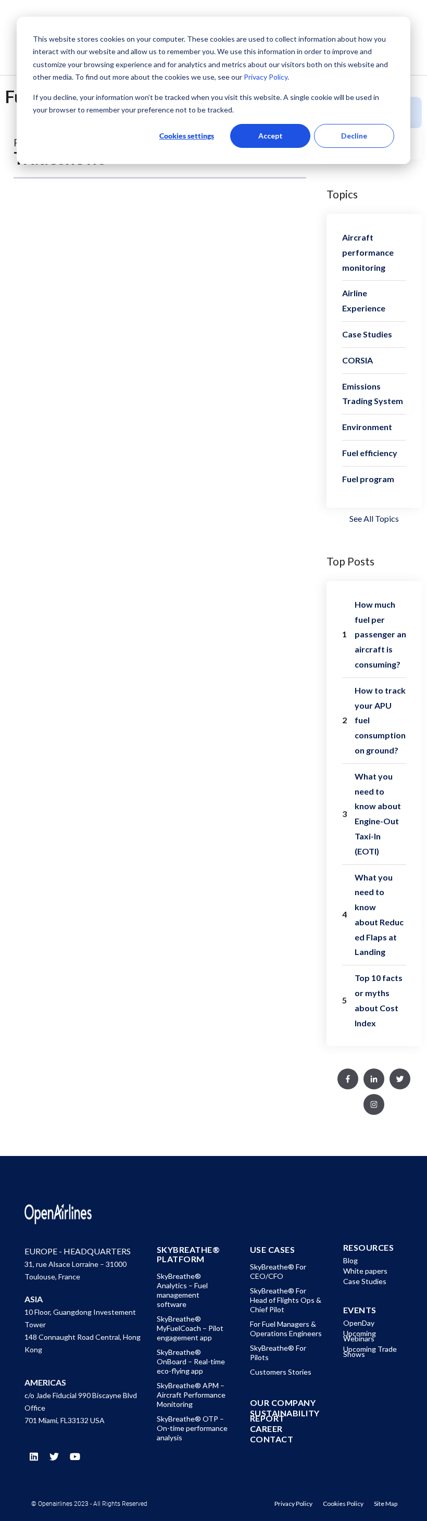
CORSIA (357, 360)
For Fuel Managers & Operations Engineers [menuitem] (286, 1328)
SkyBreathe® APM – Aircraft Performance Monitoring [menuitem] (191, 1395)
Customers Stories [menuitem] (280, 1371)
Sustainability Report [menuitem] (285, 1416)
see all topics (374, 518)
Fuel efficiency (369, 453)
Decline (354, 135)
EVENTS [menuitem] (359, 1310)
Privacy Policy (264, 76)
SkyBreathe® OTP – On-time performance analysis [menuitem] (192, 1428)
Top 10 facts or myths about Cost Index (379, 1000)
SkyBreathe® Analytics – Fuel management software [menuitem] (182, 1290)
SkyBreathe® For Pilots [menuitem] (278, 1352)
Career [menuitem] (266, 1428)
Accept (270, 135)
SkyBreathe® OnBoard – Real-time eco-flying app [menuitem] (191, 1361)
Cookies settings (186, 135)
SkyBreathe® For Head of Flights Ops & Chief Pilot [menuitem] (285, 1300)
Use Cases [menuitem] (272, 1249)
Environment (367, 427)
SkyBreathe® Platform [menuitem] (188, 1254)
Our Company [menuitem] (283, 1402)
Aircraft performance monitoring (368, 252)
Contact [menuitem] (272, 1439)
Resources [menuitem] (368, 1247)
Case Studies (367, 334)
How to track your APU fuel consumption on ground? (380, 720)
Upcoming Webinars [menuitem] (359, 1336)
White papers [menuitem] (365, 1270)
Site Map (385, 1503)
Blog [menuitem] (350, 1260)
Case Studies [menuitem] (364, 1281)
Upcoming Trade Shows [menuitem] (370, 1351)
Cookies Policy (343, 1503)
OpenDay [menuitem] (358, 1322)
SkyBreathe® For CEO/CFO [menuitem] (278, 1271)
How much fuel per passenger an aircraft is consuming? (380, 634)
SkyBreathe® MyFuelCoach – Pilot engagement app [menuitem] (190, 1328)
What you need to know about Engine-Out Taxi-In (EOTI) (378, 813)
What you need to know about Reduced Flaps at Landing (379, 914)
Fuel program (368, 479)
